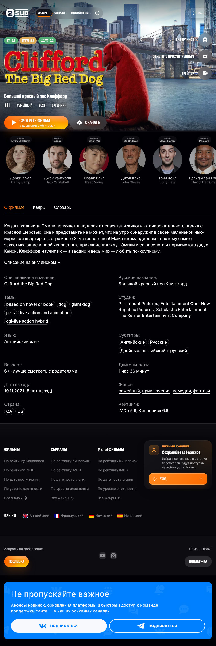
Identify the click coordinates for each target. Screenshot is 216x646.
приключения (156, 390)
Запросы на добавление (23, 549)
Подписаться (64, 626)
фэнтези (201, 390)
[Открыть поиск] (97, 13)
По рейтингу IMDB (19, 470)
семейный (129, 390)
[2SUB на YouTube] (102, 555)
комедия (182, 390)
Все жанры (13, 498)
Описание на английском (30, 262)
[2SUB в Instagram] (113, 555)
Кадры (39, 207)
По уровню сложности (23, 489)
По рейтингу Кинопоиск (24, 461)
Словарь (62, 207)
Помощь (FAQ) (200, 549)
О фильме (14, 207)
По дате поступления (22, 479)
